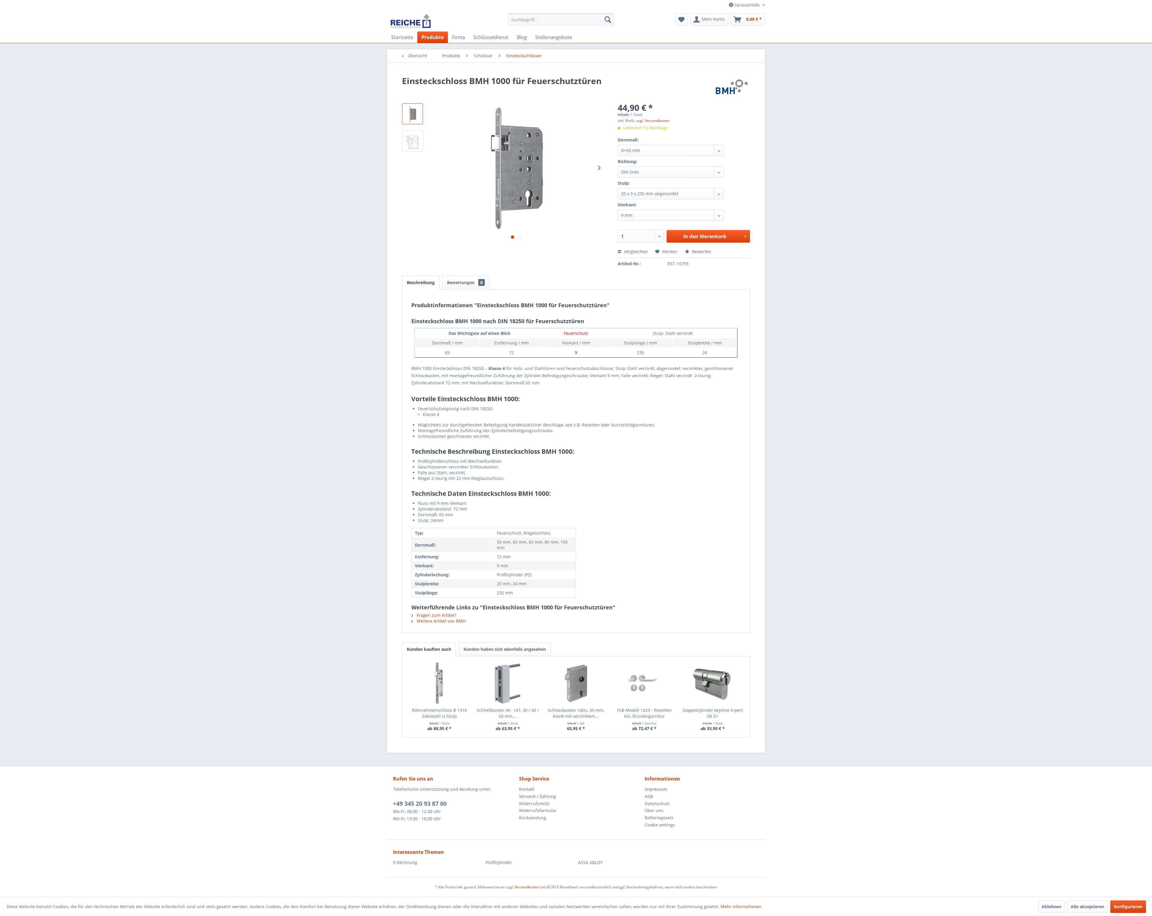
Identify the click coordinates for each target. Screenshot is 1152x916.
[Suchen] (608, 20)
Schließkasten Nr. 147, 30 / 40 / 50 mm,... (508, 713)
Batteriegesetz (659, 817)
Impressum (656, 789)
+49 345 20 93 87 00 (420, 804)
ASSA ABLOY (590, 862)
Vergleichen (635, 251)
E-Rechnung (405, 862)
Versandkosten (526, 887)
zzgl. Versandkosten (653, 120)
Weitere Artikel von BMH (441, 621)
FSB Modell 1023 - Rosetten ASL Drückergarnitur (644, 713)
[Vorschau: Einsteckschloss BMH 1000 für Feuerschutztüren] (412, 113)
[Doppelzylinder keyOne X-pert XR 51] (712, 683)
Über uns (654, 810)
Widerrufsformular (538, 810)
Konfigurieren (1128, 906)
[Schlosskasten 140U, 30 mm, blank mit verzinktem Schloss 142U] (576, 683)
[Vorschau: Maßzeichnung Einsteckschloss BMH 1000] (412, 140)
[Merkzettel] (681, 20)
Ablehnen (1051, 906)
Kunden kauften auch (429, 649)
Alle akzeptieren (1087, 906)
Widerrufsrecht (534, 803)
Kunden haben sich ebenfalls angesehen (505, 649)
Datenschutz (657, 803)
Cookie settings (660, 825)
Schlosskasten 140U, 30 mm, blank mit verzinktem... (576, 713)
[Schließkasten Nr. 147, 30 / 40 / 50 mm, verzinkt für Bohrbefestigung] (508, 683)
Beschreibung (421, 282)
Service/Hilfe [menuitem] (747, 5)
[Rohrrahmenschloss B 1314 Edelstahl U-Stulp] (439, 683)
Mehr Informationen (741, 906)
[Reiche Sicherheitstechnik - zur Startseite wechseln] (410, 21)
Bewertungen (465, 282)
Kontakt (526, 789)
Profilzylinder (499, 862)
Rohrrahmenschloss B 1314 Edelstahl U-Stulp (439, 713)
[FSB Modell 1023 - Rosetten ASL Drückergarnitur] (644, 683)
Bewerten (701, 251)
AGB (649, 796)
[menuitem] (561, 20)
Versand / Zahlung (537, 796)
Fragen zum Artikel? (436, 615)
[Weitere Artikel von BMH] (731, 86)
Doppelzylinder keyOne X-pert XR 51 (712, 713)
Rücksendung (532, 817)
